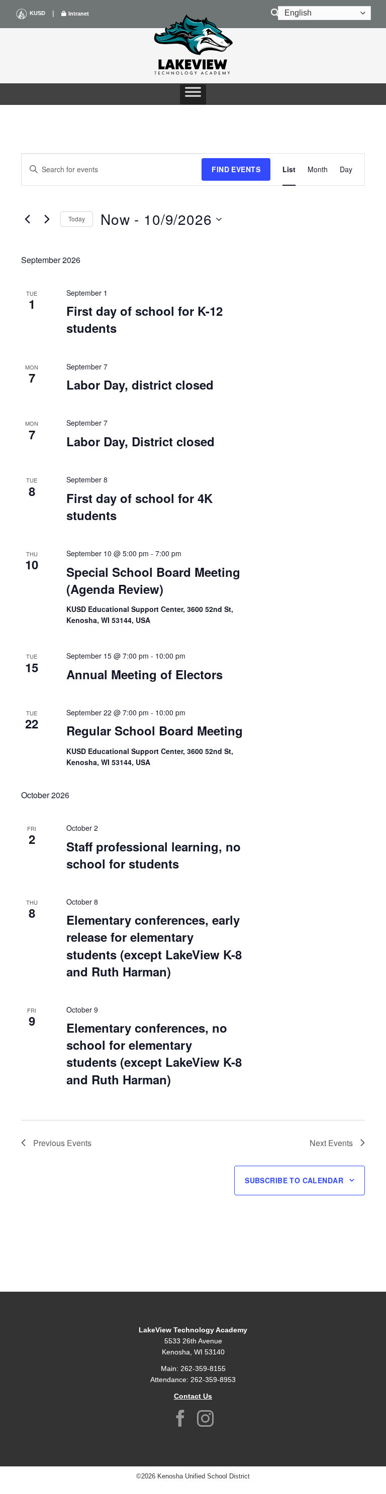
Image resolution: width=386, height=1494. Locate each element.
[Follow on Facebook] (180, 1420)
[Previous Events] (27, 219)
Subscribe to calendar (294, 1180)
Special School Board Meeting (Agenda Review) (153, 580)
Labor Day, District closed (140, 441)
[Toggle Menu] (193, 94)
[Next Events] (47, 219)
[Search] (275, 13)
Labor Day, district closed (140, 384)
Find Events (236, 169)
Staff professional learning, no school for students (153, 855)
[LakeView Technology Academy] (193, 43)
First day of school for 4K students (139, 506)
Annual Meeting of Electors (144, 674)
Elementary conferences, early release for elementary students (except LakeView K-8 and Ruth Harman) (154, 945)
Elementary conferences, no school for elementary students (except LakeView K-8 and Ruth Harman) (154, 1053)
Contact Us (193, 1396)
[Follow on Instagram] (205, 1420)
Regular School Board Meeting (154, 730)
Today (76, 218)
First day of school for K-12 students (144, 319)
